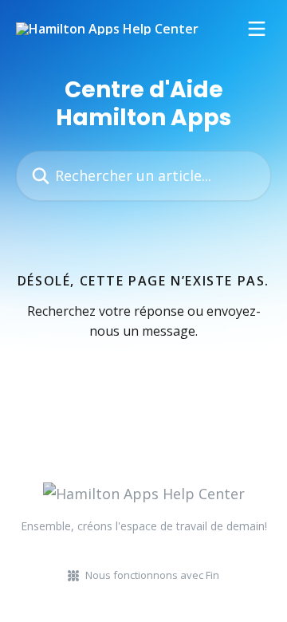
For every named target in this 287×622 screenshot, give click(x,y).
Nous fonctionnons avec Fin (152, 575)
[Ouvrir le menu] (256, 28)
